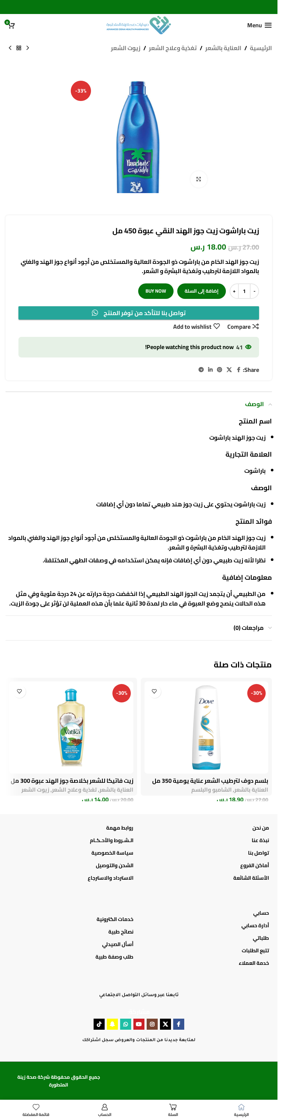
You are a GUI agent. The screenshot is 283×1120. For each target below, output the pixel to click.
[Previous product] (27, 48)
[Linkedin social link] (210, 370)
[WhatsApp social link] (125, 1024)
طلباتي (261, 938)
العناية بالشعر (223, 48)
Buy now (156, 290)
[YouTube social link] (138, 1024)
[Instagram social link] (152, 1024)
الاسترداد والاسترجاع (110, 878)
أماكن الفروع (254, 865)
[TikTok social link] (99, 1024)
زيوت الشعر (125, 48)
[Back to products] (18, 48)
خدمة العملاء (254, 963)
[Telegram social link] (201, 370)
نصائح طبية (120, 931)
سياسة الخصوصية (112, 853)
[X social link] (229, 370)
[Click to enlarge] (199, 179)
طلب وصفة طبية (114, 957)
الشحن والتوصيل (114, 865)
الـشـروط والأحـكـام (111, 840)
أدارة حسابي (255, 925)
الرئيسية (261, 48)
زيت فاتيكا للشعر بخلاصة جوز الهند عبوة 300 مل (72, 780)
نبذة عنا (260, 840)
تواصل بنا (258, 853)
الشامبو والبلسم (211, 789)
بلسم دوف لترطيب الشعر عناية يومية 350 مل (210, 780)
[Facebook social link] (238, 370)
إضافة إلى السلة (202, 290)
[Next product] (10, 48)
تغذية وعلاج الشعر (173, 48)
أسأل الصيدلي (117, 944)
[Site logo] (138, 24)
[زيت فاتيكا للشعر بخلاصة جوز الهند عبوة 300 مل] (71, 727)
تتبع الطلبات (255, 950)
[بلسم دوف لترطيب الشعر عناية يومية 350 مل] (206, 727)
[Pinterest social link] (219, 370)
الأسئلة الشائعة (251, 878)
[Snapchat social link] (112, 1024)
